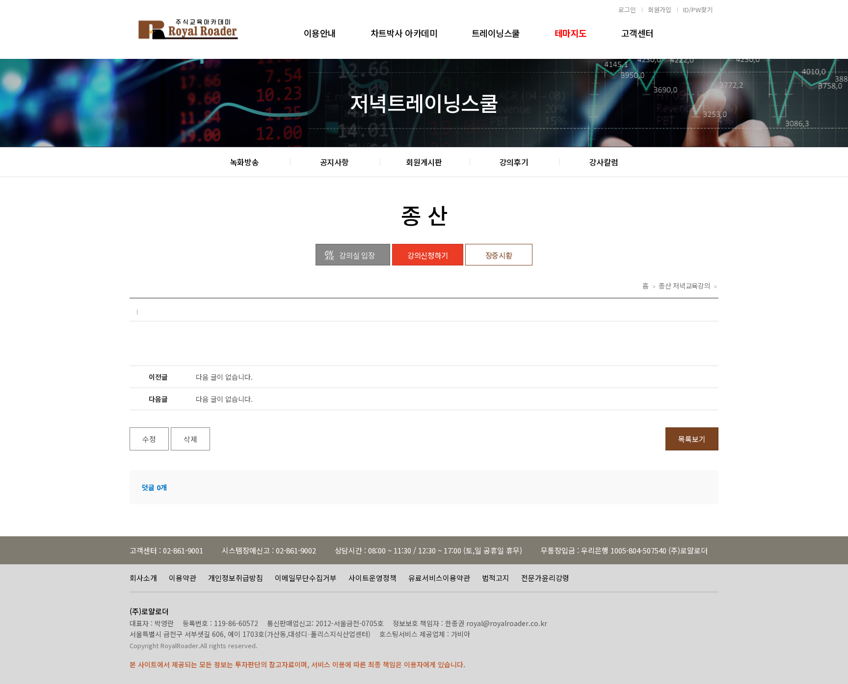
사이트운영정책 (372, 578)
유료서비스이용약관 (439, 578)
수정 (149, 439)
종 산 (424, 215)
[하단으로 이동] (833, 669)
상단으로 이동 (833, 625)
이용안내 (320, 32)
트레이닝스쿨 (496, 32)
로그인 (627, 9)
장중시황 (498, 255)
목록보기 (692, 439)
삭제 (190, 439)
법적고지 (495, 578)
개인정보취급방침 (235, 578)
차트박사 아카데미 (404, 32)
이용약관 (182, 578)
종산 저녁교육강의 (684, 285)
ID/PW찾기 (698, 9)
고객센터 (637, 32)
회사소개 (143, 578)
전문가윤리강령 (545, 578)
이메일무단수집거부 (306, 578)
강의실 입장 (357, 255)
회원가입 (659, 9)
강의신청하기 (427, 255)
